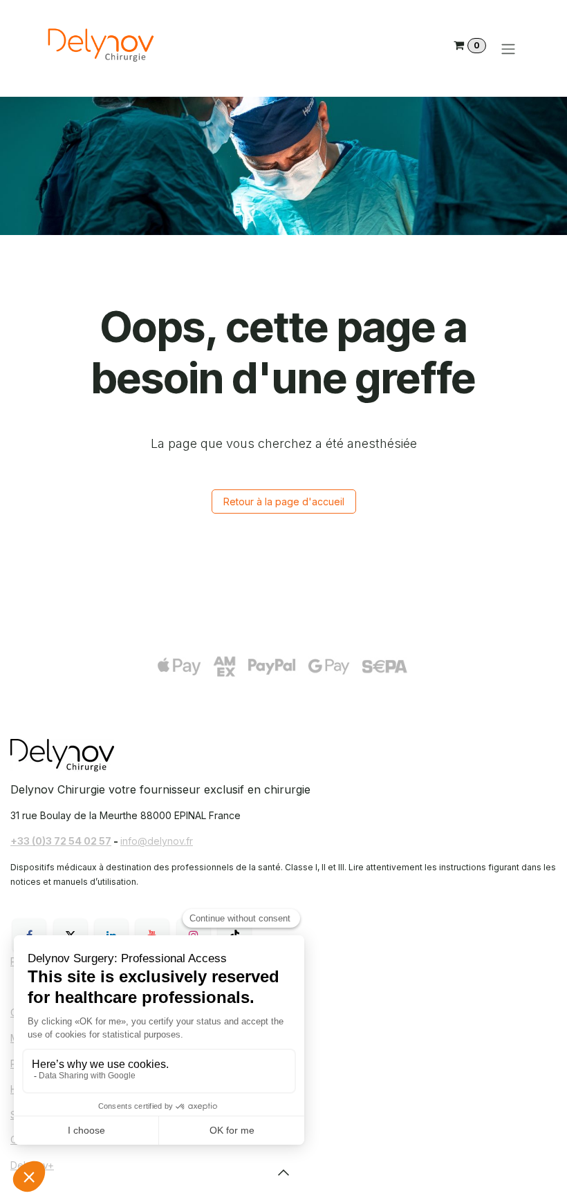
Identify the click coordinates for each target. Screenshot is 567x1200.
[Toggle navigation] (508, 48)
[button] (283, 1172)
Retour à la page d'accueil (283, 501)
